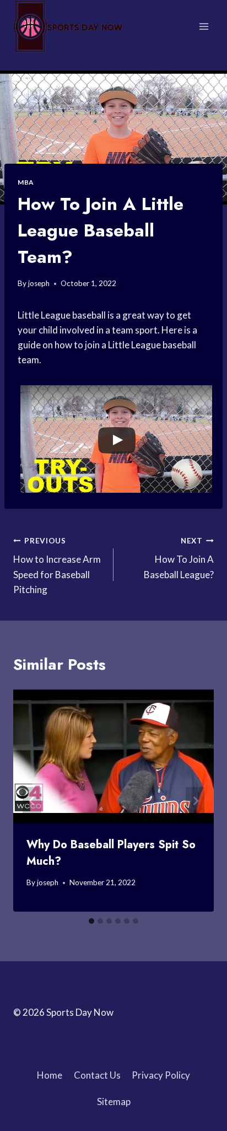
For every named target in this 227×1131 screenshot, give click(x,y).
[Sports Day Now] (68, 26)
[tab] (91, 921)
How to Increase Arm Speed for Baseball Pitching (57, 565)
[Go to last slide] (32, 801)
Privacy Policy (161, 1075)
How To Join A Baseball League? (179, 558)
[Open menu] (203, 26)
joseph (39, 283)
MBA (26, 182)
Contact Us (97, 1075)
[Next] (195, 801)
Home (49, 1075)
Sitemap (114, 1101)
